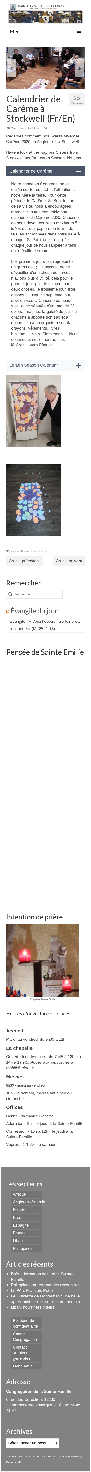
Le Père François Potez (32, 1290)
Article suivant (69, 561)
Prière (34, 551)
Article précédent (24, 561)
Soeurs (43, 551)
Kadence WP (13, 1462)
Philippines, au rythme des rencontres (45, 1285)
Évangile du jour (35, 611)
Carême (25, 551)
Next (79, 68)
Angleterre (34, 128)
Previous (11, 68)
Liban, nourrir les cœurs (33, 1307)
